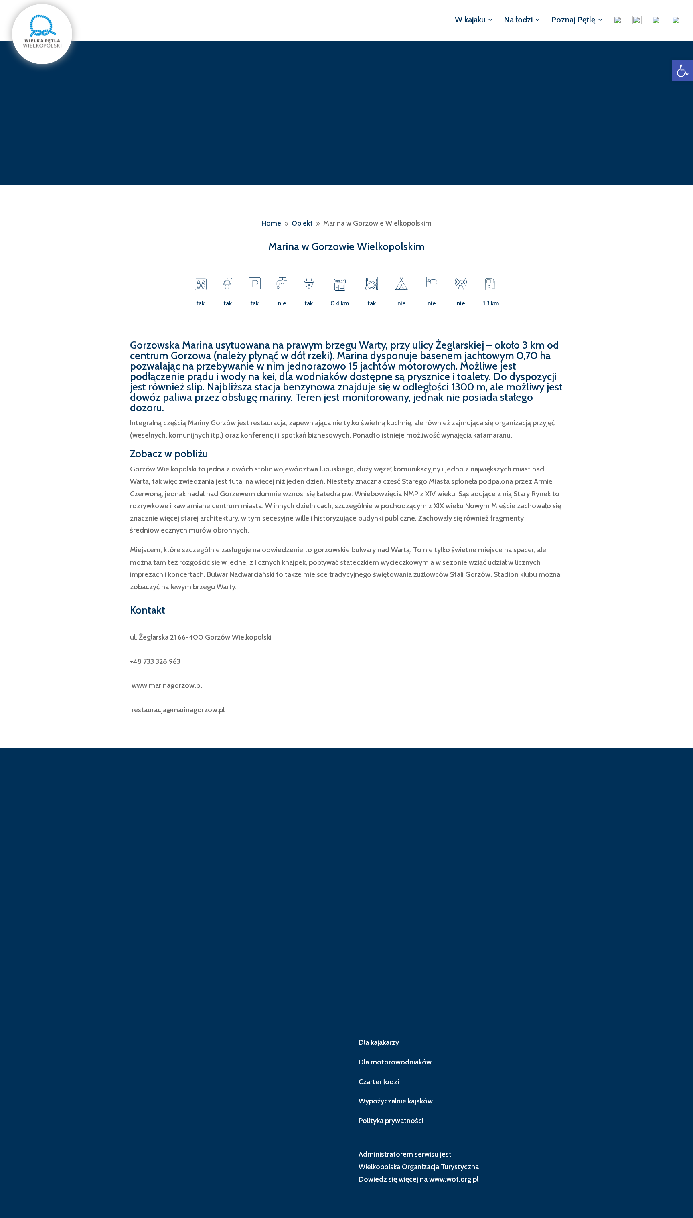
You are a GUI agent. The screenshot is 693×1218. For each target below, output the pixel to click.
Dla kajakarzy (379, 1042)
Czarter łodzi (379, 1081)
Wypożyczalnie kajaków (396, 1101)
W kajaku (470, 20)
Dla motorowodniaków (395, 1062)
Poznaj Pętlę (573, 20)
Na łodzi (518, 20)
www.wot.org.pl (453, 1179)
